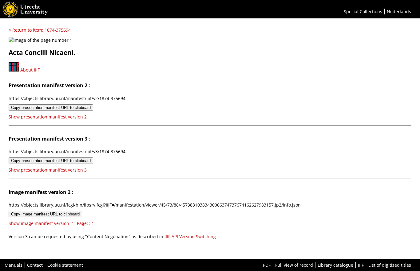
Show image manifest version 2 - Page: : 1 (51, 223)
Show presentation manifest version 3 (48, 170)
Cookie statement (65, 265)
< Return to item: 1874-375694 (40, 30)
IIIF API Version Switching (190, 236)
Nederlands (399, 11)
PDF (267, 265)
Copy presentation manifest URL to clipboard (51, 107)
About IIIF (29, 70)
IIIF (361, 265)
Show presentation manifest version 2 (48, 117)
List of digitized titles (389, 265)
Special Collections (363, 11)
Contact (35, 265)
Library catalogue (335, 265)
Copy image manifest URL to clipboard (45, 214)
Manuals (13, 265)
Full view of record (294, 265)
